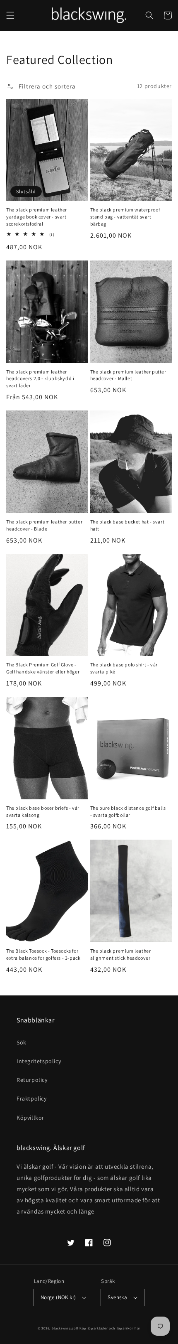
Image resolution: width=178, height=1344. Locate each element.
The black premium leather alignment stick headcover (120, 954)
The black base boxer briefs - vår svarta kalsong (42, 811)
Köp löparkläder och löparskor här (109, 1328)
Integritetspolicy (39, 1061)
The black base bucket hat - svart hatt (127, 525)
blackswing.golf (65, 1328)
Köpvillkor (30, 1117)
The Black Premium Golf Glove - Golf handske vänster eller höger (42, 668)
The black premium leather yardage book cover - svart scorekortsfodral (36, 216)
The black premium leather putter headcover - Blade (44, 525)
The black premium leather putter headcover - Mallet (128, 375)
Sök (21, 1042)
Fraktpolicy (32, 1098)
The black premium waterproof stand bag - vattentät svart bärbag (125, 216)
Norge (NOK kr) (58, 1297)
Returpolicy (32, 1080)
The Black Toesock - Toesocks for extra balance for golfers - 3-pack (43, 954)
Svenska (117, 1297)
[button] (10, 15)
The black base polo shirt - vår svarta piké (124, 668)
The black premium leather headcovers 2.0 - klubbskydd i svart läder (40, 379)
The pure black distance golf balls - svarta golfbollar (128, 811)
